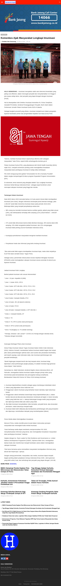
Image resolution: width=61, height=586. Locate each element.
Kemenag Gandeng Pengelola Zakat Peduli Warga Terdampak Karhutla (44, 492)
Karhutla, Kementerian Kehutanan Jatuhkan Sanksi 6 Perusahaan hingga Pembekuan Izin (15, 482)
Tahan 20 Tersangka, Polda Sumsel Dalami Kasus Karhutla (44, 481)
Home (20, 584)
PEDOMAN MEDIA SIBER (36, 584)
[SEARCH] (59, 2)
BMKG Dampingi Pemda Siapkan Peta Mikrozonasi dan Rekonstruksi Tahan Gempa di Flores (15, 470)
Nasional (13, 464)
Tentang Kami (26, 584)
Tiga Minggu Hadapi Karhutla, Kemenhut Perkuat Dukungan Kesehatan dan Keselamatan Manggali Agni (45, 470)
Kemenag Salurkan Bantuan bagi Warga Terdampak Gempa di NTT (13, 492)
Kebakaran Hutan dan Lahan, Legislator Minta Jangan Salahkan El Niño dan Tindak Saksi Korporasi (29, 516)
